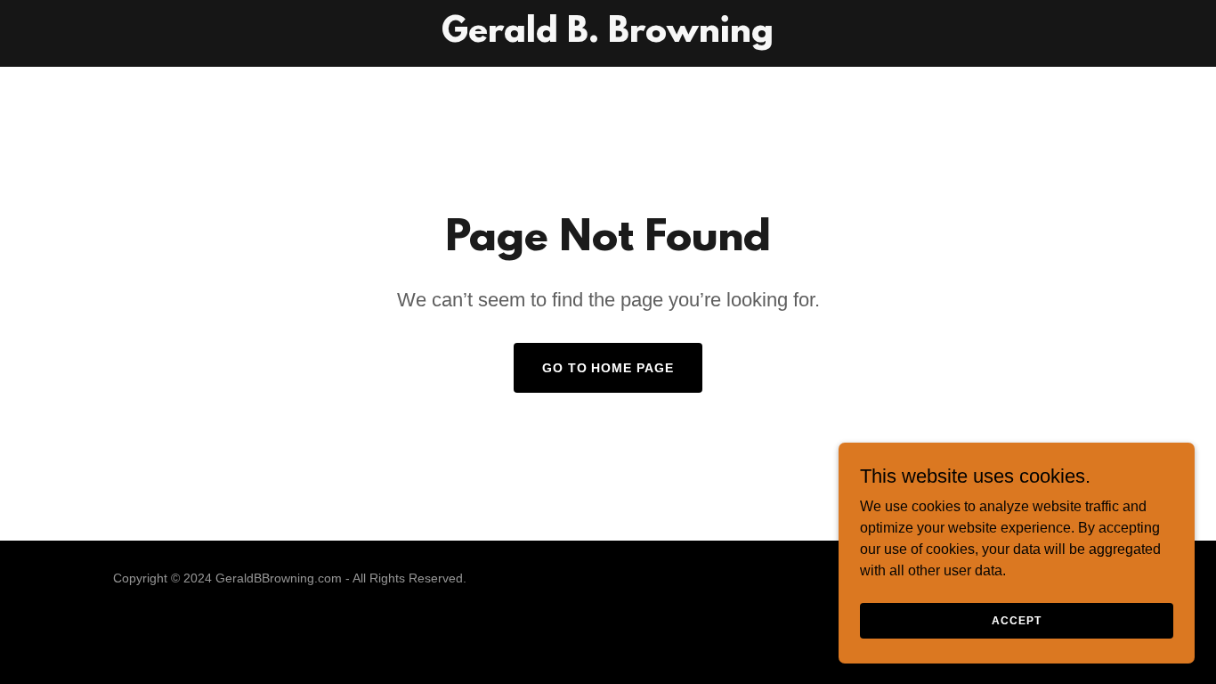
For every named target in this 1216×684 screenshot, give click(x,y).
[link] (607, 37)
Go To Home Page (608, 368)
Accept (1016, 620)
